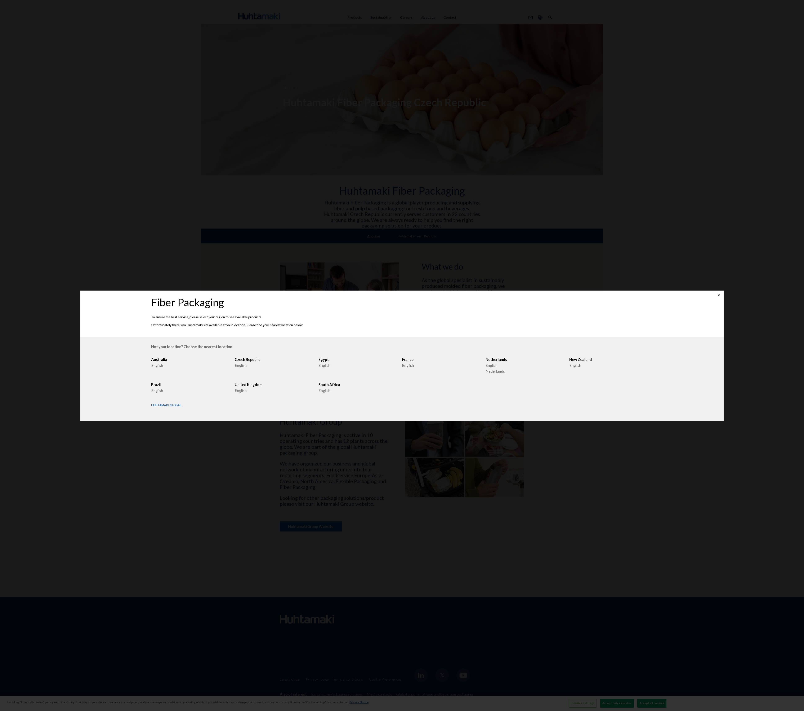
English (157, 365)
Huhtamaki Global (166, 405)
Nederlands (495, 371)
